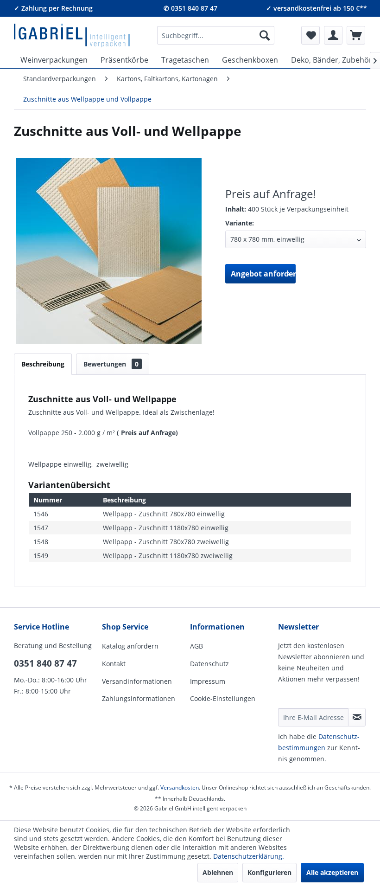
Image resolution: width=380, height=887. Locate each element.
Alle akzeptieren (332, 872)
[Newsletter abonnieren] (357, 717)
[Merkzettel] (310, 35)
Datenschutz (209, 663)
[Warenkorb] (356, 35)
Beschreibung (42, 364)
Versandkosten (179, 787)
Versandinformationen (137, 681)
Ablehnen (218, 872)
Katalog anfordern (130, 646)
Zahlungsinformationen (138, 698)
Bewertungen (111, 364)
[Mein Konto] (333, 35)
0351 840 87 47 (45, 663)
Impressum (207, 681)
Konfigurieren (269, 872)
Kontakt (114, 663)
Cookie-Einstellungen (222, 698)
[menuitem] (216, 35)
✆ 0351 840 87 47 (190, 8)
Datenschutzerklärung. (248, 856)
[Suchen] (264, 35)
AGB (196, 646)
